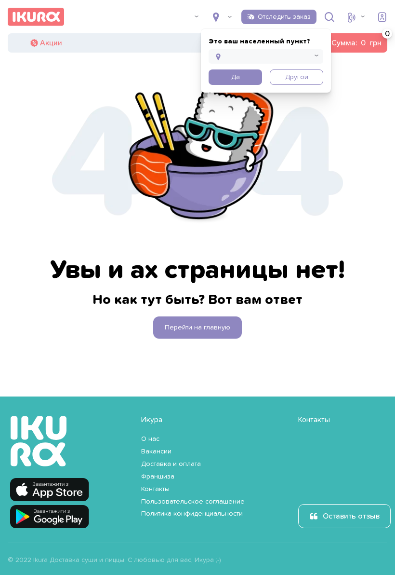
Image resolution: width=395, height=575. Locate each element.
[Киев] (222, 17)
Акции (51, 43)
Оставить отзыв (351, 516)
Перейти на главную (197, 327)
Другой (296, 77)
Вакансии (156, 451)
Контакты (155, 489)
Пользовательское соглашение (193, 501)
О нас (150, 439)
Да (235, 77)
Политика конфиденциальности (192, 513)
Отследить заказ (284, 17)
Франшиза (157, 476)
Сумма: (348, 43)
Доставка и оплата (171, 464)
